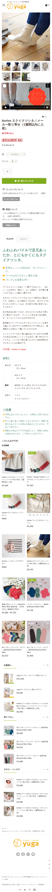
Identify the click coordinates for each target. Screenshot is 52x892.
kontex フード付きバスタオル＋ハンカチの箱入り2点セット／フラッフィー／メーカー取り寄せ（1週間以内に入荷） (32, 706)
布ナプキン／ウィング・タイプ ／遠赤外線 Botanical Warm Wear (13, 650)
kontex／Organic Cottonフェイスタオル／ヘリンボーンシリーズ (38, 479)
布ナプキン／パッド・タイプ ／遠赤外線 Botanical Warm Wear (37, 650)
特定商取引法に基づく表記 (11, 884)
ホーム (4, 828)
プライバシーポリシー (29, 884)
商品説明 (9, 239)
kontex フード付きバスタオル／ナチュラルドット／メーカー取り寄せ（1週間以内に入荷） (32, 796)
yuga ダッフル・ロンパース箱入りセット (32, 675)
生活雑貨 (5, 445)
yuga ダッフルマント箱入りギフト (29, 689)
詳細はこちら (11, 225)
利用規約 (41, 884)
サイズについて (8, 145)
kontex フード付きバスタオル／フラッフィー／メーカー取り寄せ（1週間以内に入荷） (32, 810)
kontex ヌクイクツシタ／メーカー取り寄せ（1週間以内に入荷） (38, 563)
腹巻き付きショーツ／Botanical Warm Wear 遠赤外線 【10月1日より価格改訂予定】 (13, 607)
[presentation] (5, 37)
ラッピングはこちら (11, 199)
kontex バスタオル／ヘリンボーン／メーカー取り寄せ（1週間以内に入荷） (13, 479)
